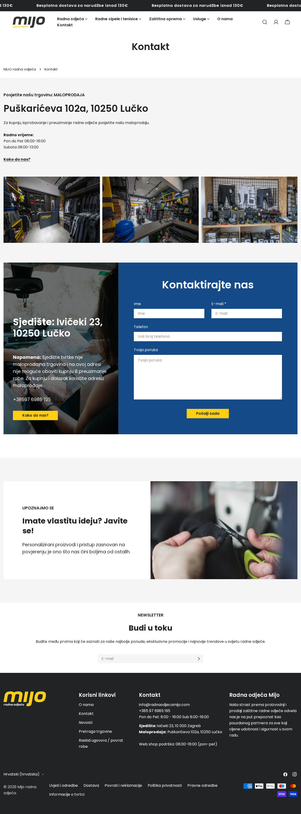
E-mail (218, 303)
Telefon (141, 326)
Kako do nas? (35, 415)
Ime (137, 303)
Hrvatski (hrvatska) (22, 774)
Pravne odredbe (202, 785)
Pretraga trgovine (95, 731)
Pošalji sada (207, 413)
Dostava (91, 785)
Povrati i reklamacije (123, 785)
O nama (86, 704)
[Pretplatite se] (198, 658)
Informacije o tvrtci (66, 794)
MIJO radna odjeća (20, 69)
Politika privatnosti (165, 785)
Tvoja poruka (146, 350)
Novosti (85, 722)
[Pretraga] (264, 22)
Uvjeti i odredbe (63, 785)
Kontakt (86, 713)
